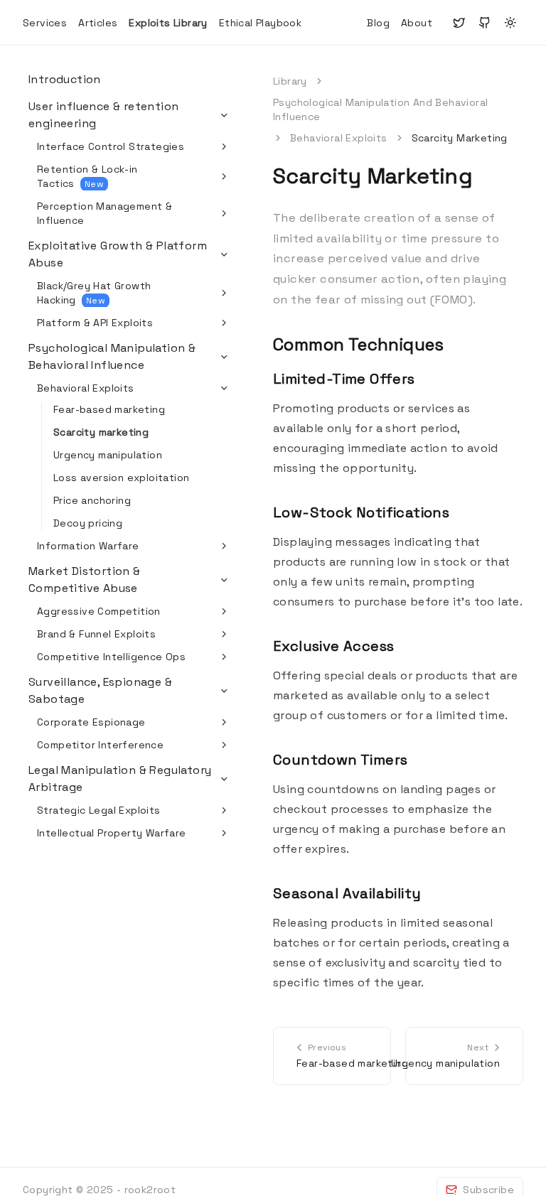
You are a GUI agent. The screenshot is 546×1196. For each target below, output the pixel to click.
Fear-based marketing (109, 409)
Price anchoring (92, 500)
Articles (97, 22)
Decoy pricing (87, 523)
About (416, 22)
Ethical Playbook (260, 22)
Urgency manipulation (107, 454)
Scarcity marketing (101, 432)
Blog (378, 22)
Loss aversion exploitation (121, 477)
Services (45, 22)
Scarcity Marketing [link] (460, 137)
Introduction (64, 79)
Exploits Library (168, 22)
